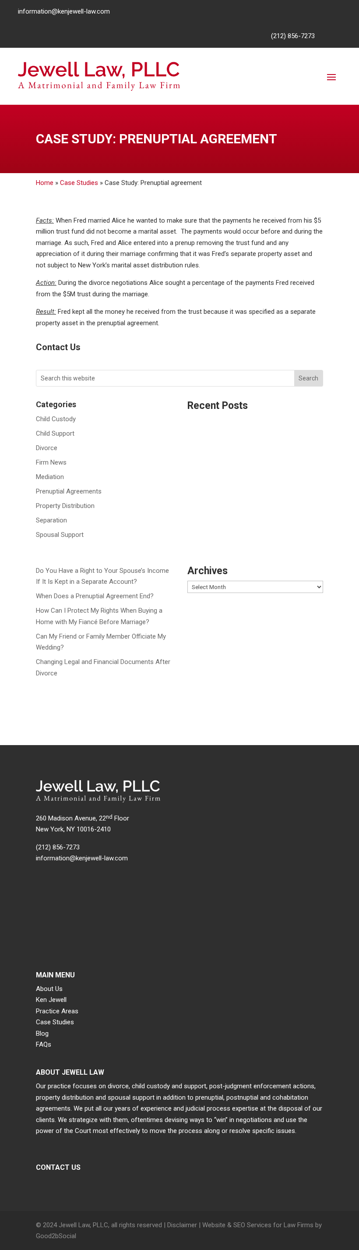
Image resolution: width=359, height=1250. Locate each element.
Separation (51, 520)
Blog (42, 1033)
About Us (49, 989)
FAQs (43, 1044)
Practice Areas (57, 1011)
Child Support (55, 433)
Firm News (51, 462)
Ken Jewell (51, 1000)
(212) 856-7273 (293, 36)
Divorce (46, 448)
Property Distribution (65, 506)
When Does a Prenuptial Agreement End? (95, 596)
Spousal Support (60, 535)
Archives (207, 571)
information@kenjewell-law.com (64, 11)
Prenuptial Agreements (69, 491)
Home (44, 183)
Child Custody (56, 419)
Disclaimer (182, 1225)
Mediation (50, 477)
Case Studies (79, 183)
